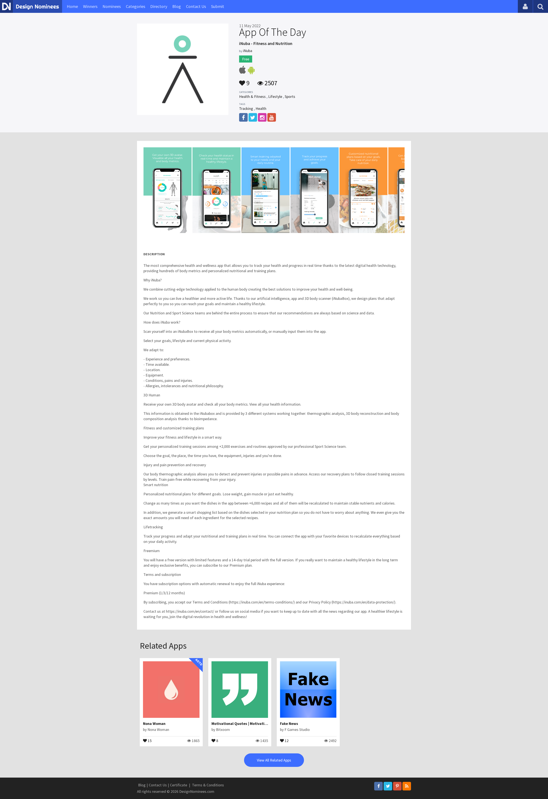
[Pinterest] (397, 786)
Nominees (112, 6)
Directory (158, 6)
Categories (135, 6)
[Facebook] (378, 786)
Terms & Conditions (208, 785)
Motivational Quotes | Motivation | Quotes (247, 723)
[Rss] (406, 786)
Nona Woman (154, 723)
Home (72, 6)
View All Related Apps (274, 760)
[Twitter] (388, 786)
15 (149, 740)
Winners (90, 6)
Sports (290, 96)
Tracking (246, 108)
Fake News (289, 723)
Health (261, 108)
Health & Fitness (252, 96)
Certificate (178, 785)
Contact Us (196, 6)
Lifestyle (275, 96)
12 (286, 740)
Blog (176, 6)
